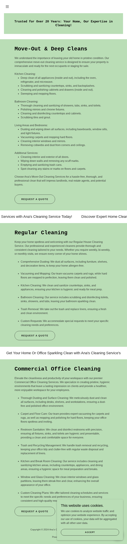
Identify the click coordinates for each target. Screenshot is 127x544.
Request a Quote (34, 199)
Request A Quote (34, 335)
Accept (90, 532)
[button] (7, 6)
